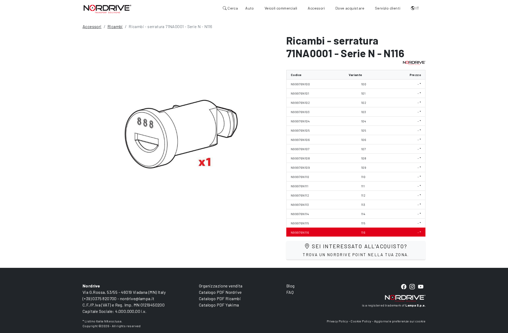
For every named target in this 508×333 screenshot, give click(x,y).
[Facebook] (403, 287)
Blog (290, 285)
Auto (249, 8)
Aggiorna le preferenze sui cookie (399, 321)
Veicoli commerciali (281, 8)
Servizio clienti (387, 8)
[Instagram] (412, 287)
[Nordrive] (107, 8)
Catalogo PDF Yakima (219, 304)
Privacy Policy (337, 321)
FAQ (290, 292)
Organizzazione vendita (221, 285)
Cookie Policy (361, 321)
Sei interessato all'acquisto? (356, 250)
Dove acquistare (349, 8)
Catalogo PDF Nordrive (220, 292)
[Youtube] (420, 287)
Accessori (316, 8)
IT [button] (417, 8)
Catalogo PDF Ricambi (220, 298)
